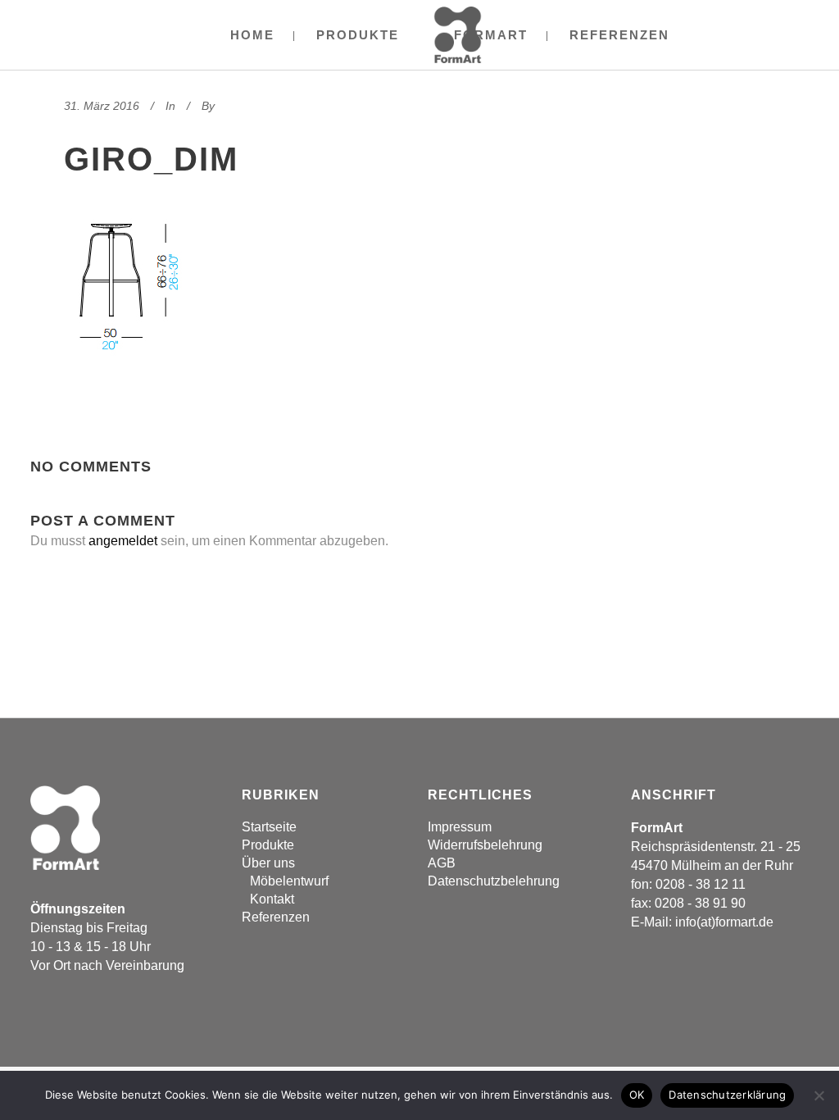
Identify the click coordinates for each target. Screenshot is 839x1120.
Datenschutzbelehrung (494, 881)
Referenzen (276, 917)
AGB (442, 863)
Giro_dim (151, 159)
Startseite (269, 827)
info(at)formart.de (724, 922)
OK (637, 1094)
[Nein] (818, 1095)
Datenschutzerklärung (727, 1094)
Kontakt (272, 899)
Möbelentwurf (289, 881)
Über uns (268, 863)
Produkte (268, 845)
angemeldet (122, 541)
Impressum (460, 827)
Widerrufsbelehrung (485, 845)
